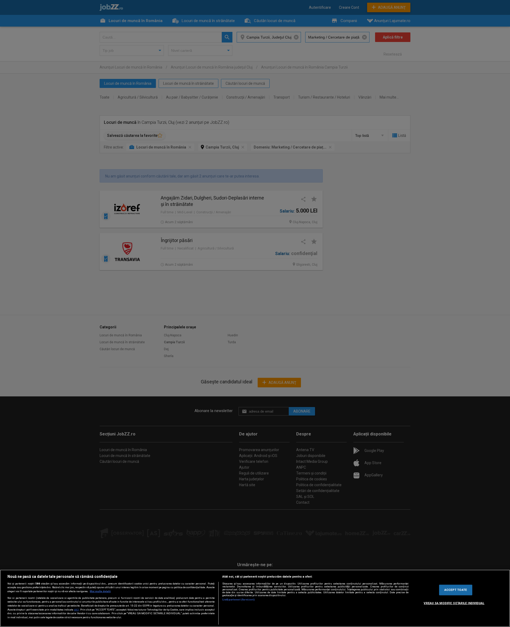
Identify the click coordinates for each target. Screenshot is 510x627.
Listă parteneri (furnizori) (238, 599)
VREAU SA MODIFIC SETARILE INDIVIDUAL (454, 603)
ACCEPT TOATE (455, 590)
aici (76, 609)
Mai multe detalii (100, 591)
